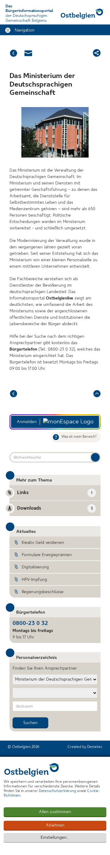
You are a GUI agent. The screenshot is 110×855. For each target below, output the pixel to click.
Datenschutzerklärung (57, 791)
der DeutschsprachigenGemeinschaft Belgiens (26, 18)
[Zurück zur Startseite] (82, 14)
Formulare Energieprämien (47, 555)
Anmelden (27, 422)
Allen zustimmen (55, 812)
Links (54, 492)
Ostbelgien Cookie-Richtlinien (32, 769)
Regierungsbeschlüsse (43, 592)
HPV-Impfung (34, 580)
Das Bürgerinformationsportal (29, 8)
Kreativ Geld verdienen (43, 543)
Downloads (55, 508)
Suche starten (95, 457)
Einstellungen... (55, 837)
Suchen (30, 723)
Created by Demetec (85, 747)
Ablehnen (55, 825)
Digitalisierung (35, 567)
